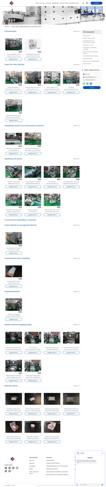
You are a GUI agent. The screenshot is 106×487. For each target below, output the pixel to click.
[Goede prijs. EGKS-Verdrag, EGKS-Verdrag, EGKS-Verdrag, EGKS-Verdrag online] (52, 399)
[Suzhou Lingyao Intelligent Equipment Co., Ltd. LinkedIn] (9, 468)
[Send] (102, 484)
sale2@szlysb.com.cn (90, 77)
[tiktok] (13, 468)
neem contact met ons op (72, 3)
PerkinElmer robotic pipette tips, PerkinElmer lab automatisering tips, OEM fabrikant (52, 438)
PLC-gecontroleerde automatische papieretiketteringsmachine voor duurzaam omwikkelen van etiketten (33, 183)
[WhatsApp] (84, 83)
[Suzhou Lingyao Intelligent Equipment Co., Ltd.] (11, 3)
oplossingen (55, 3)
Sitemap (13, 485)
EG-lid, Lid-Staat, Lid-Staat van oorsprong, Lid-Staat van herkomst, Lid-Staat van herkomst (33, 410)
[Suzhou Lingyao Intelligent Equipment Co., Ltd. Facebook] (6, 468)
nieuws (62, 3)
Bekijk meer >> (77, 31)
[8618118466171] (17, 468)
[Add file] (77, 484)
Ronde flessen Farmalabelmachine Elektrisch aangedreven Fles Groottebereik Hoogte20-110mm (14, 211)
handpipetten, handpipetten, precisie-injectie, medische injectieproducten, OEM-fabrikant (32, 438)
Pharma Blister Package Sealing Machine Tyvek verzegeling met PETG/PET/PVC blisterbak (33, 377)
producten (48, 3)
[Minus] (102, 453)
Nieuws (31, 468)
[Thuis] (12, 460)
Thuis (37, 3)
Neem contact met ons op (33, 472)
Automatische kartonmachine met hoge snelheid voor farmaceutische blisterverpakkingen (33, 150)
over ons (42, 3)
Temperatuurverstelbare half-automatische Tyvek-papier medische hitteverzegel (52, 349)
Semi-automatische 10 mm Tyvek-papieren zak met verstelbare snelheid (71, 349)
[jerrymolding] (91, 83)
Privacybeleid (8, 485)
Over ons (31, 460)
